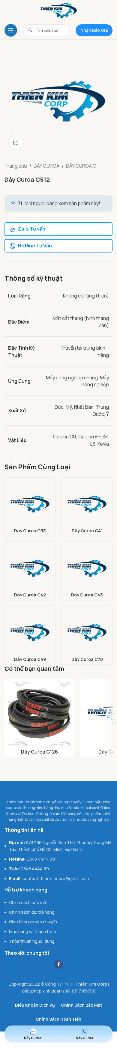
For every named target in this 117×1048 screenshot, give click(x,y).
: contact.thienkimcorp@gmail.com (49, 878)
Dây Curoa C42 (30, 595)
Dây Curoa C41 (87, 530)
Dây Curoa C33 (30, 530)
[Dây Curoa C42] (30, 567)
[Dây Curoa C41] (87, 503)
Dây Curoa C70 (87, 659)
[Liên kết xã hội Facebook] (58, 964)
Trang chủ (15, 166)
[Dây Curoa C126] (39, 714)
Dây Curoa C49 (30, 659)
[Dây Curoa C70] (87, 631)
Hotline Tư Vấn (35, 245)
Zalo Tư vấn (31, 228)
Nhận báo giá (94, 30)
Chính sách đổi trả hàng (32, 912)
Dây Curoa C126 (39, 751)
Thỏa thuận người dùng (32, 941)
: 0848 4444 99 (32, 859)
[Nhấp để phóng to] (15, 142)
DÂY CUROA (46, 166)
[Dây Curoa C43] (87, 567)
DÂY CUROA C (81, 166)
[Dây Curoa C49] (30, 631)
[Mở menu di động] (11, 30)
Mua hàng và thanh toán (32, 931)
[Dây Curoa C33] (30, 503)
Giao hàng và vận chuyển (33, 921)
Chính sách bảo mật (28, 902)
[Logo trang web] (58, 10)
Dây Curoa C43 (87, 595)
